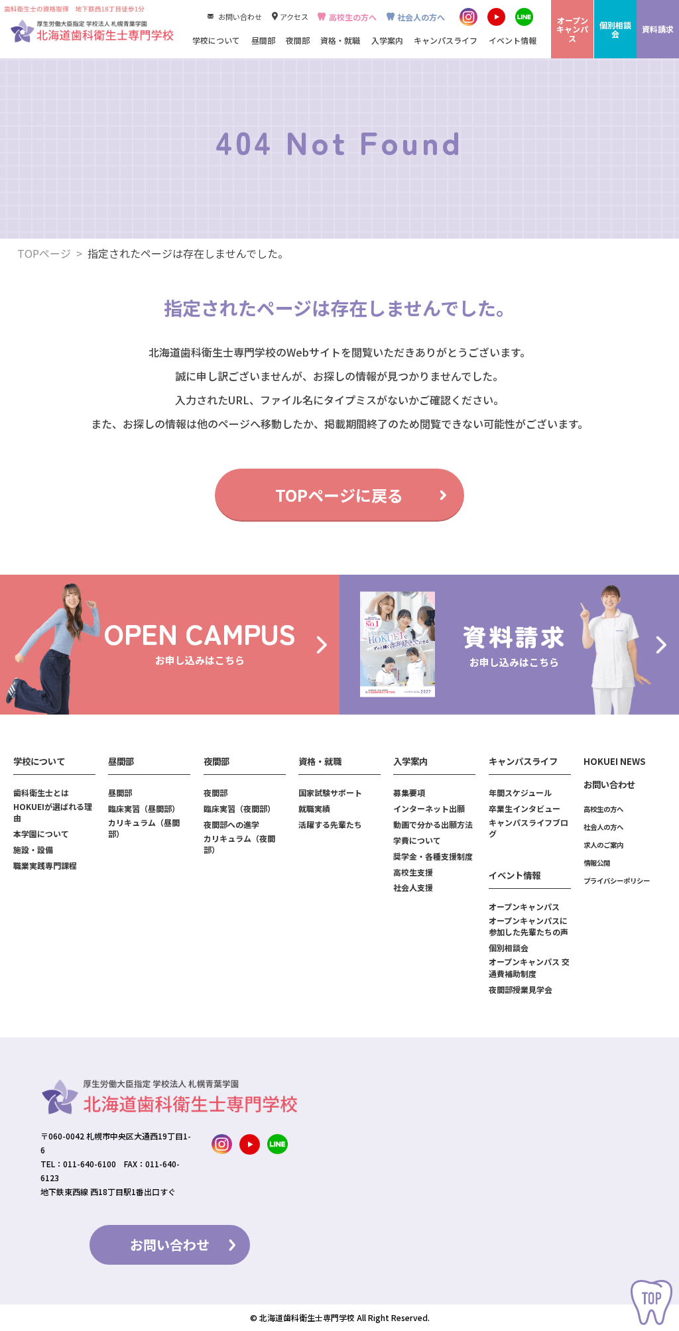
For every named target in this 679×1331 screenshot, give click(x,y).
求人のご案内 (603, 845)
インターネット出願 (429, 808)
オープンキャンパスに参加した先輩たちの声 (528, 926)
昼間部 (120, 792)
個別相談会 (508, 947)
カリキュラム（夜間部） (239, 844)
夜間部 (215, 792)
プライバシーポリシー (617, 881)
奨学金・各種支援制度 (433, 856)
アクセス (294, 16)
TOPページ (44, 253)
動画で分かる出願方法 (433, 824)
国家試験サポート (330, 792)
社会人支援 (413, 887)
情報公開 (597, 863)
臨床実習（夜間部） (239, 808)
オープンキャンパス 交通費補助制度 (529, 967)
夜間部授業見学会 (520, 989)
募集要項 (409, 792)
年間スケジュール (520, 792)
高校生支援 (413, 872)
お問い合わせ (239, 16)
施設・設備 (33, 849)
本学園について (41, 833)
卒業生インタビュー (524, 808)
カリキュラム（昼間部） (144, 828)
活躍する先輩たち (330, 824)
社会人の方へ (421, 17)
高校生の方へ (352, 17)
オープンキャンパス (524, 906)
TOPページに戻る (339, 494)
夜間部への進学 (231, 824)
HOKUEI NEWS (615, 761)
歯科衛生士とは (41, 792)
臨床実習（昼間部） (144, 808)
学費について (417, 840)
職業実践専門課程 (45, 865)
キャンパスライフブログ (528, 828)
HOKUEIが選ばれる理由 (52, 812)
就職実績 (314, 808)
